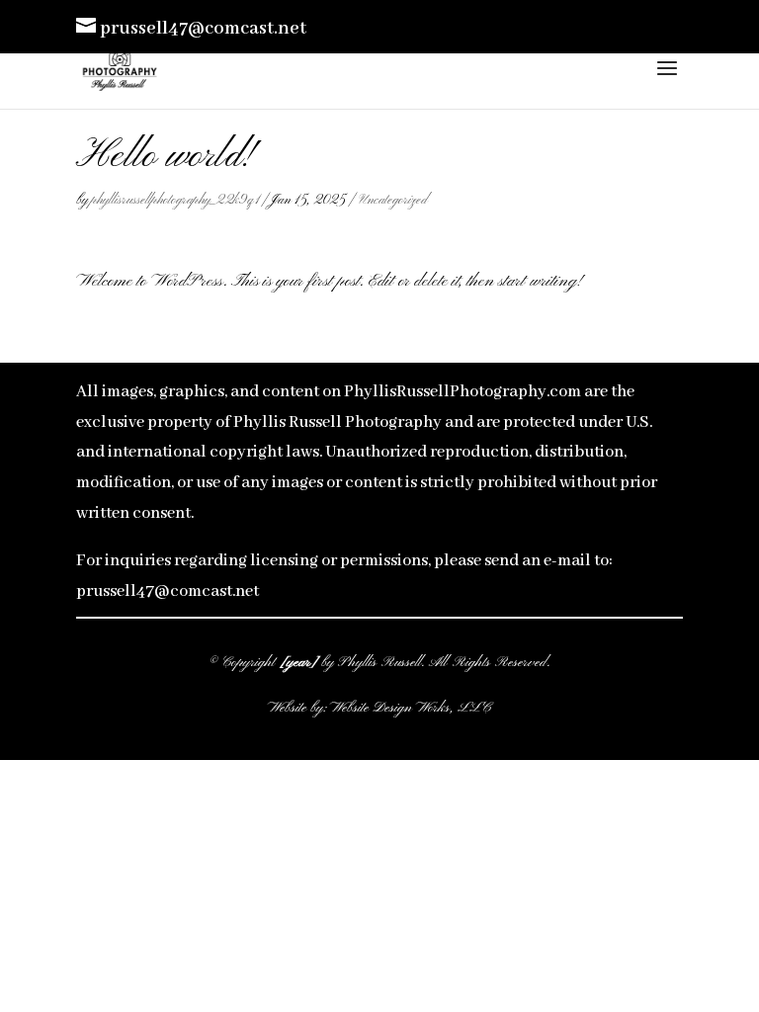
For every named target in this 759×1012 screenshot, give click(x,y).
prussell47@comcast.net (167, 591)
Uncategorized (393, 200)
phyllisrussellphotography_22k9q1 (175, 200)
